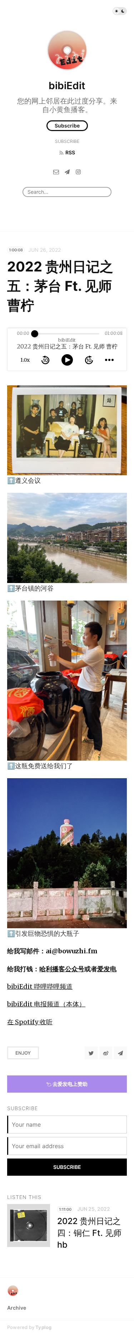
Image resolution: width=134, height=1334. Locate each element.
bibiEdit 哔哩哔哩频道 (40, 986)
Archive (16, 1308)
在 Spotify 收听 (30, 1022)
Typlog (43, 1327)
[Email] (56, 171)
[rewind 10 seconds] (45, 360)
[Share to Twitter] (91, 1052)
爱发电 (106, 969)
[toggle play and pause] (67, 360)
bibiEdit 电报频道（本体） (46, 1004)
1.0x (25, 360)
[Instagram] (78, 171)
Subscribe (67, 125)
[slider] (34, 333)
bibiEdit (67, 86)
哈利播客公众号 (61, 969)
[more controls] (109, 360)
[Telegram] (67, 171)
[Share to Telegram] (120, 1052)
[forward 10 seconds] (89, 360)
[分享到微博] (105, 1052)
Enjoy (23, 1053)
